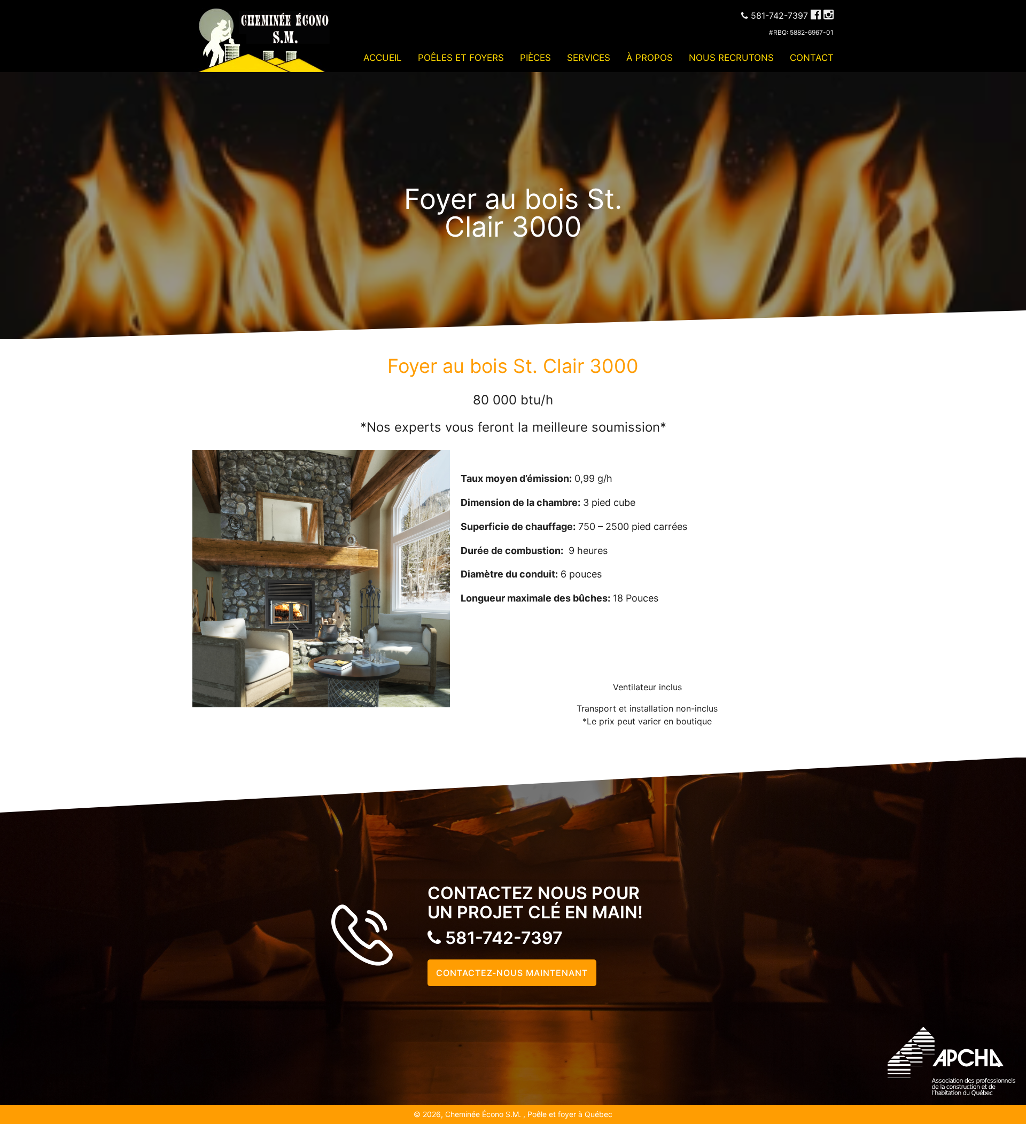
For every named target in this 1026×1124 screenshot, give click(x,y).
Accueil (382, 57)
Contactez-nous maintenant (512, 972)
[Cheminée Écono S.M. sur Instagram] (828, 14)
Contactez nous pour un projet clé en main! (535, 903)
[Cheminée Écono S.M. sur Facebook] (816, 14)
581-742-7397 (502, 937)
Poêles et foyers (461, 57)
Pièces (535, 57)
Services (588, 57)
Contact (812, 57)
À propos (649, 57)
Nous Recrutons (731, 57)
